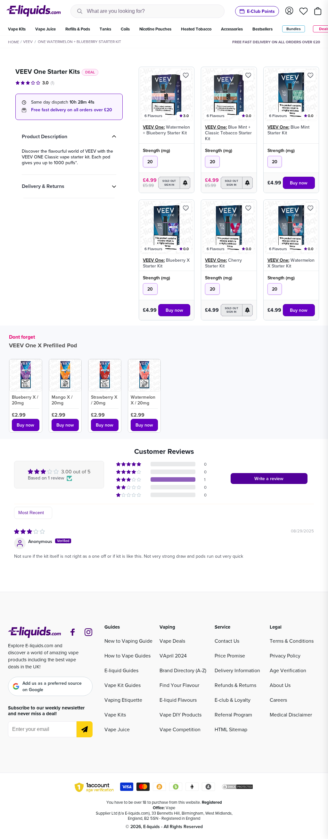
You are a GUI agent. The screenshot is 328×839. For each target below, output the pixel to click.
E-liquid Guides (121, 670)
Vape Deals (172, 640)
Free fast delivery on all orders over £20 (71, 109)
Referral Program (233, 714)
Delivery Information (237, 670)
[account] (289, 11)
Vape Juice (117, 729)
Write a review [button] (268, 478)
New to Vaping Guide (128, 640)
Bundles (293, 28)
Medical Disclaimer (291, 714)
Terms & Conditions (292, 640)
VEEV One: (154, 127)
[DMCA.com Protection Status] (237, 787)
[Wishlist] (303, 11)
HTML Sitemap (231, 729)
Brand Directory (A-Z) (183, 670)
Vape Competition (180, 729)
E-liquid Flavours (178, 699)
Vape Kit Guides (122, 685)
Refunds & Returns (235, 685)
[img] (29, 531)
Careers (278, 699)
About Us (280, 685)
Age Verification (288, 670)
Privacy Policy (285, 655)
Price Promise (230, 655)
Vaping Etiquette (123, 699)
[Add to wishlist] (186, 75)
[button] (174, 183)
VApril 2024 (173, 655)
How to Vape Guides (127, 655)
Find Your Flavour (179, 685)
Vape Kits (115, 714)
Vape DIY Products (180, 714)
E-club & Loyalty (232, 699)
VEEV (28, 41)
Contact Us (227, 640)
